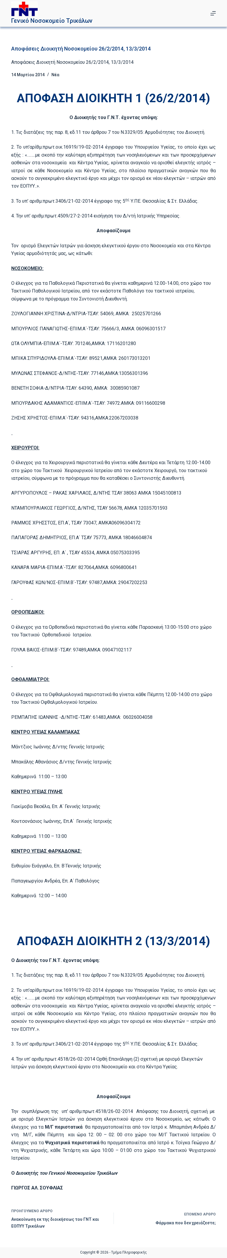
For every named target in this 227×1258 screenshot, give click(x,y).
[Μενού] (213, 13)
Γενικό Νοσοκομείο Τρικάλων (52, 20)
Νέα (55, 74)
